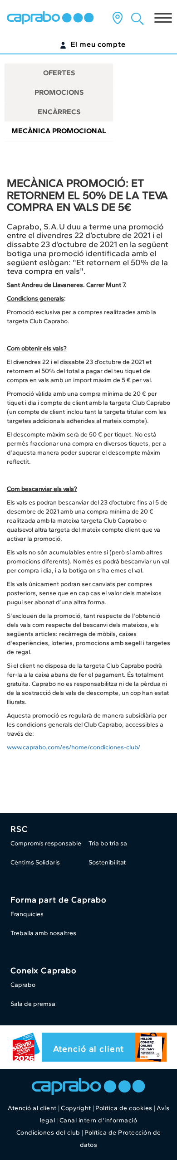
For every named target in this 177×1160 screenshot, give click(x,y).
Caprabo (22, 985)
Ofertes (59, 72)
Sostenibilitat (107, 862)
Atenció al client (88, 1049)
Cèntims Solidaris (35, 862)
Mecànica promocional (58, 130)
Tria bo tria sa (107, 843)
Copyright (76, 1108)
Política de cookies (123, 1108)
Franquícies (27, 914)
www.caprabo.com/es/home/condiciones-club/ (73, 747)
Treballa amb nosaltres (43, 933)
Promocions (59, 92)
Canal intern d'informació (98, 1120)
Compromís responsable (45, 843)
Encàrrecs (59, 111)
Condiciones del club (48, 1132)
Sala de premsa (32, 1004)
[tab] (59, 73)
